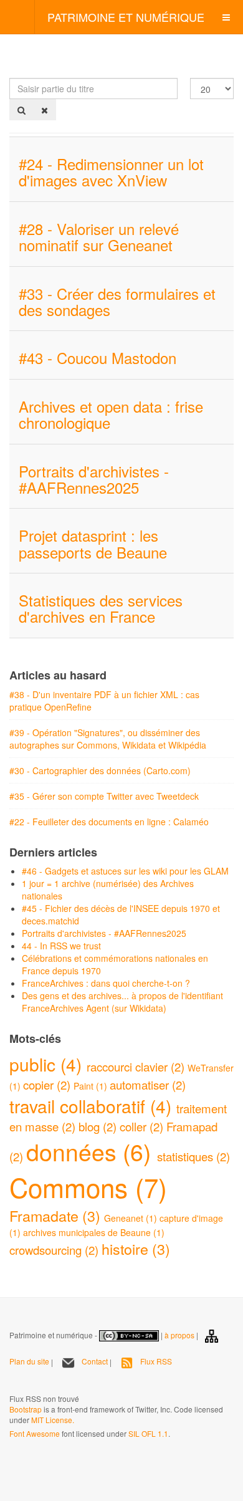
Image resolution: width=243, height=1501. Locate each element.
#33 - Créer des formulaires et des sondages (117, 301)
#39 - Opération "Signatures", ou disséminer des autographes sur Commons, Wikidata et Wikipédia (107, 738)
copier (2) (48, 1085)
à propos (179, 1334)
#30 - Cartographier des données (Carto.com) (100, 770)
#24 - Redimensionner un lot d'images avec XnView (111, 172)
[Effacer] (44, 109)
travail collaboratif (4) (92, 1105)
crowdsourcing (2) (55, 1250)
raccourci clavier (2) (137, 1066)
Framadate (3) (56, 1215)
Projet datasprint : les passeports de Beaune (93, 543)
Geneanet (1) (132, 1218)
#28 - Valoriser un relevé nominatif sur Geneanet (99, 237)
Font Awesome (34, 1433)
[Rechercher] (21, 109)
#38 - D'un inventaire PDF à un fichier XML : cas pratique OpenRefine (104, 700)
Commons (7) (88, 1187)
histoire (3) (136, 1248)
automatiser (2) (148, 1085)
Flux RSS (156, 1361)
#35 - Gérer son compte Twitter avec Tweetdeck (104, 796)
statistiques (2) (193, 1156)
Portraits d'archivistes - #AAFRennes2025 (94, 479)
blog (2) (99, 1126)
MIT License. (52, 1419)
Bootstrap (25, 1409)
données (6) (91, 1151)
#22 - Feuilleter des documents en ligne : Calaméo (109, 821)
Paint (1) (92, 1086)
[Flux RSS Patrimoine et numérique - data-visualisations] (10, 1381)
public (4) (48, 1064)
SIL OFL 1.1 (148, 1433)
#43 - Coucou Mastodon (97, 357)
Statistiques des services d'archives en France (101, 608)
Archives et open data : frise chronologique (111, 414)
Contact (95, 1361)
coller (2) (143, 1126)
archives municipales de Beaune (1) (93, 1232)
